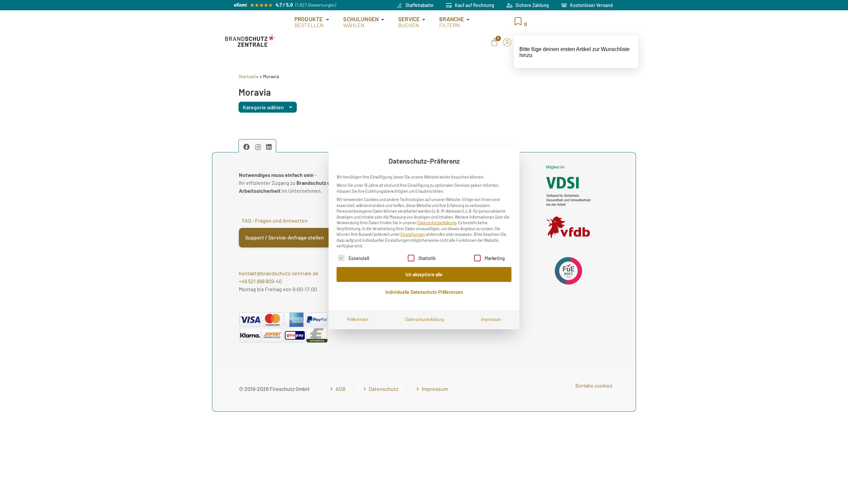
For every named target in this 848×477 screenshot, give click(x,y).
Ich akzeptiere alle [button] (424, 274)
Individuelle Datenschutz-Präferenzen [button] (424, 292)
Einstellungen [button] (412, 234)
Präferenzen (357, 319)
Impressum (491, 319)
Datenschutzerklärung (436, 222)
